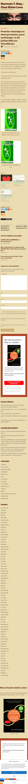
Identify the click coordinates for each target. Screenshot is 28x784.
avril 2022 (3, 561)
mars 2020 (3, 597)
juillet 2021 (3, 583)
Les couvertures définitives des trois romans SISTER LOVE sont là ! (6, 183)
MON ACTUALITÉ (4, 28)
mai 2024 (3, 530)
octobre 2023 (4, 537)
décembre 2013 (4, 663)
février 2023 (4, 544)
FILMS (2, 476)
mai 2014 (3, 658)
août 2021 (3, 580)
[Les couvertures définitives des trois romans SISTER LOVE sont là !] (6, 178)
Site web (3, 305)
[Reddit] (2, 58)
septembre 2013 (5, 668)
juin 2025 (3, 515)
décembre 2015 (4, 639)
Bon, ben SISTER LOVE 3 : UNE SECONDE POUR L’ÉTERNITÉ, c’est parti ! (6, 197)
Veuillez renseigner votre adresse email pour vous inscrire (14, 374)
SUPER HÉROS (4, 496)
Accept (14, 772)
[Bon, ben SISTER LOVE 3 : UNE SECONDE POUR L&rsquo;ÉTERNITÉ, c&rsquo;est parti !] (6, 192)
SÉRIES (2, 491)
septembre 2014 (5, 651)
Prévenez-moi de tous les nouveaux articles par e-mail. (13, 325)
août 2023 (3, 539)
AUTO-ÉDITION (4, 467)
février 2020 (4, 600)
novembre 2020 (4, 593)
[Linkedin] (6, 53)
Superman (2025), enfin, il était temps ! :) (11, 413)
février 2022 (4, 566)
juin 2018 (3, 619)
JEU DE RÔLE (4, 479)
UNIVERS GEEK (4, 498)
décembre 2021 (4, 571)
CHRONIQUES (4, 472)
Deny (14, 776)
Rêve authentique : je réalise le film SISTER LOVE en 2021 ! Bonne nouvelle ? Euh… (13, 248)
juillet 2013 (3, 673)
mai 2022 (3, 559)
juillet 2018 (3, 617)
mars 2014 (3, 660)
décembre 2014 (4, 648)
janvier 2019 (4, 610)
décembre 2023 (4, 534)
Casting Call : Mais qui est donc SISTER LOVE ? (12, 451)
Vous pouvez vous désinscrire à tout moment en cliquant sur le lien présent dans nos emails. (12, 391)
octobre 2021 (4, 576)
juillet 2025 (3, 513)
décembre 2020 (4, 590)
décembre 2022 (4, 547)
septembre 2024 (5, 525)
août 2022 (3, 551)
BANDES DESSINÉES (6, 469)
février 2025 (4, 517)
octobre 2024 (4, 522)
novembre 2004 (4, 675)
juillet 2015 (3, 644)
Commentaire (4, 274)
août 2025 (3, 510)
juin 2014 (3, 656)
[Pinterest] (9, 53)
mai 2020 (3, 595)
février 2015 (4, 646)
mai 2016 (3, 634)
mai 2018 (3, 622)
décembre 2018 (4, 612)
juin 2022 (3, 556)
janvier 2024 (4, 532)
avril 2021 (3, 588)
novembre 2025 (4, 508)
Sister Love (9, 219)
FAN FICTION (4, 474)
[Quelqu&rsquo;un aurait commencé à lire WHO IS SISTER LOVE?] (19, 178)
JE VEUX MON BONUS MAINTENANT (14, 382)
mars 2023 (3, 542)
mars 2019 (3, 607)
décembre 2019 (4, 605)
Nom (2, 293)
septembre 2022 (5, 549)
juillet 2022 (3, 554)
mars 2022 (3, 563)
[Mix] (11, 53)
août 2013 (3, 670)
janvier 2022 (4, 568)
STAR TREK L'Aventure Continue (8, 493)
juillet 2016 (3, 631)
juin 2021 (3, 585)
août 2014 (3, 653)
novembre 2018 (4, 614)
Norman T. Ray (7, 46)
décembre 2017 (4, 624)
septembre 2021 (5, 578)
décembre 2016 (4, 629)
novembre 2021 (4, 573)
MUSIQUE (3, 489)
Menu (4, 22)
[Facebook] (2, 53)
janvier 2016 (4, 636)
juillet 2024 (3, 527)
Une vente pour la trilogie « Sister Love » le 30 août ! (12, 257)
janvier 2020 (4, 602)
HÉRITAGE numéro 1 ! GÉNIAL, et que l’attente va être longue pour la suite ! (13, 443)
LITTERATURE (4, 484)
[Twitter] (4, 53)
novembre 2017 (4, 627)
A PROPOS (3, 464)
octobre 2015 (4, 641)
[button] (26, 761)
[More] (4, 58)
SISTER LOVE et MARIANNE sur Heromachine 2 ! (10, 240)
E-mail (2, 299)
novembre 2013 (4, 665)
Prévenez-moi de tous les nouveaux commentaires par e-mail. (13, 319)
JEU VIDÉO (3, 481)
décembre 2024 (4, 520)
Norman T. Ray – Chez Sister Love (12, 5)
